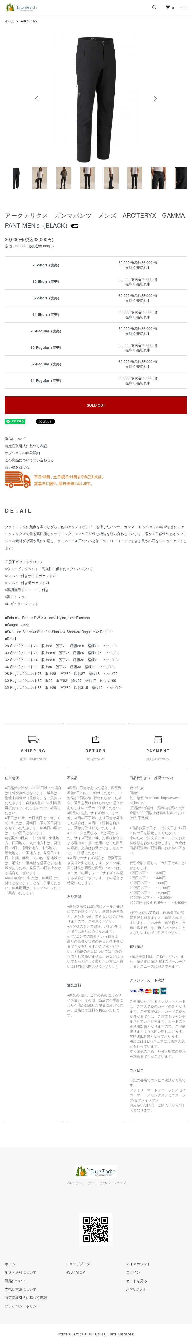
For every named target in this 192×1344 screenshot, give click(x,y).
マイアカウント (138, 1263)
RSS (69, 1272)
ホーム (9, 21)
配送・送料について (20, 1272)
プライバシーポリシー (22, 1305)
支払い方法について (20, 1289)
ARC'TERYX (29, 21)
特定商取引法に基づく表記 (26, 445)
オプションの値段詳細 (22, 452)
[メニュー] (184, 7)
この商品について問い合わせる (29, 459)
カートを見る (136, 1280)
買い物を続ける (17, 466)
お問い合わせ (136, 1289)
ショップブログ (78, 1263)
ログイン (133, 1272)
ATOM (81, 1272)
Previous (37, 98)
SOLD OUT (96, 405)
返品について (15, 438)
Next (154, 98)
